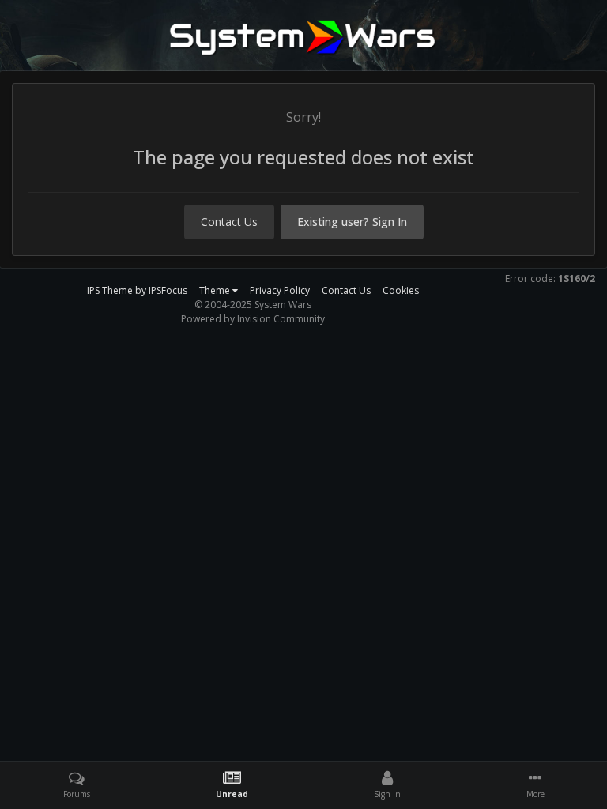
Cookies (401, 290)
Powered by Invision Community (253, 318)
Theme (215, 290)
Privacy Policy (280, 290)
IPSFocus (168, 290)
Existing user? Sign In (352, 221)
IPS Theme (110, 290)
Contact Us (229, 221)
